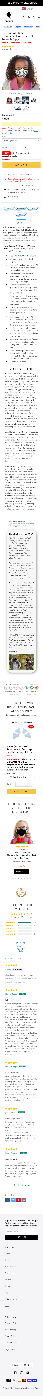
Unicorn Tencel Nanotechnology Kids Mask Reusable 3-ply (21, 855)
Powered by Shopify (33, 1388)
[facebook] (7, 1200)
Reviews (8, 1279)
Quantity (5, 147)
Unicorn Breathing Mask (18, 1388)
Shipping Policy (11, 1323)
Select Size (11, 773)
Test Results (9, 1273)
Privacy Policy (10, 1336)
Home (7, 1253)
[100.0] (20, 946)
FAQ (6, 1292)
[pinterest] (18, 1200)
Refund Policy (10, 1329)
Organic (18, 26)
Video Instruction (12, 1299)
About (7, 1286)
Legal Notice (10, 1349)
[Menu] (38, 17)
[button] (8, 46)
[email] (24, 1200)
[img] (11, 965)
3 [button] (22, 1185)
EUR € (26, 1365)
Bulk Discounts (11, 1266)
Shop (7, 1260)
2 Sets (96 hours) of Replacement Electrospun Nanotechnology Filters (20, 749)
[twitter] (13, 1200)
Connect (8, 1305)
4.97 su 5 (28, 914)
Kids (38, 26)
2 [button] (18, 1185)
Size (4, 137)
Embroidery (28, 26)
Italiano (15, 1365)
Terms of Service (12, 1342)
